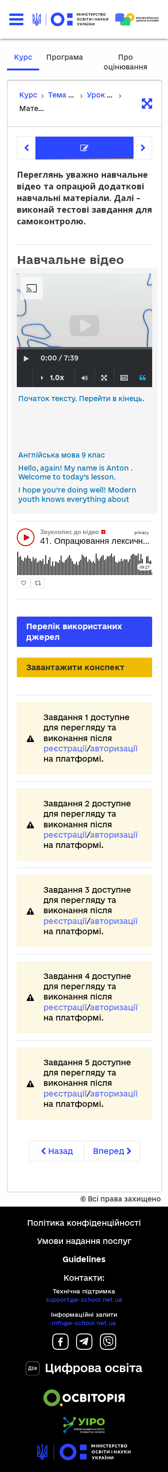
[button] (16, 19)
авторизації (114, 748)
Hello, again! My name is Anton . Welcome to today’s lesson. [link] (75, 472)
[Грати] (26, 358)
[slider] (17, 348)
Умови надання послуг (84, 1240)
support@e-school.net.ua (84, 1299)
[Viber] (108, 1346)
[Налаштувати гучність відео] (84, 378)
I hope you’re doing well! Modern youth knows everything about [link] (77, 494)
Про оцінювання (125, 62)
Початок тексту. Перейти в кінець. (81, 399)
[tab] (84, 148)
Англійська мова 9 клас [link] (61, 455)
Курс (23, 57)
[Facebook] (60, 1346)
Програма (64, 57)
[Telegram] (84, 1346)
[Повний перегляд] (104, 378)
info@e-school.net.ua (84, 1322)
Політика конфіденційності (84, 1222)
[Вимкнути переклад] (142, 378)
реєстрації (65, 748)
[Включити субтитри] (123, 378)
